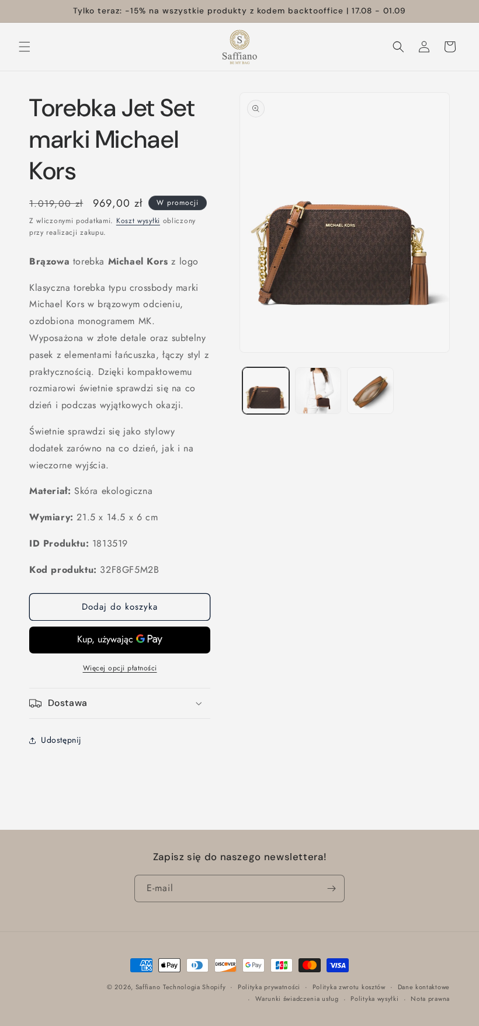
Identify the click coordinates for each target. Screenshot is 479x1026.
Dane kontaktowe (424, 987)
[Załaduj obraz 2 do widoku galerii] (318, 390)
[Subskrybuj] (331, 888)
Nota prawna (430, 998)
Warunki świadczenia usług (297, 998)
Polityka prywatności (269, 987)
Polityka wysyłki (374, 998)
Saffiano (148, 987)
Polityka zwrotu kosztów (349, 987)
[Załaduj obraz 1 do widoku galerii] (265, 390)
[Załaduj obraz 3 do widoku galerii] (370, 390)
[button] (24, 47)
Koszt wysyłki (138, 220)
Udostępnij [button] (61, 740)
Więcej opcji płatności (120, 668)
